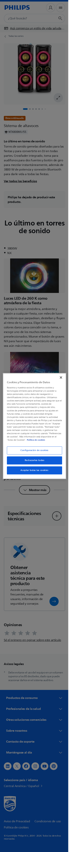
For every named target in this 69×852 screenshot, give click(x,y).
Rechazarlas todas (33, 462)
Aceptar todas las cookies (33, 472)
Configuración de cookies (33, 452)
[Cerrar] (59, 375)
